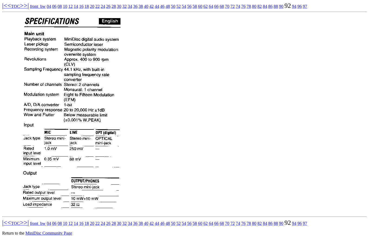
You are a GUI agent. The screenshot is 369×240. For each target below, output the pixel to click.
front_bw (38, 6)
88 (276, 6)
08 (60, 6)
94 (294, 6)
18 (87, 6)
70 (227, 6)
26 (108, 6)
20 (92, 6)
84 (265, 6)
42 (151, 6)
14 (76, 6)
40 (146, 6)
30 (119, 6)
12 (70, 6)
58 (195, 6)
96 (299, 6)
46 (162, 6)
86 (270, 6)
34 (130, 6)
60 (200, 6)
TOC (15, 6)
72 (232, 6)
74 (238, 6)
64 (211, 6)
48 (168, 6)
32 (124, 6)
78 (249, 6)
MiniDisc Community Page (48, 233)
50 (173, 6)
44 (157, 6)
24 (103, 6)
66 (216, 6)
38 (141, 6)
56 (189, 6)
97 (305, 6)
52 (178, 6)
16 (81, 6)
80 (254, 6)
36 (135, 6)
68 (222, 6)
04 (49, 6)
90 (281, 6)
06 (54, 6)
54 (184, 6)
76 (243, 6)
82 (259, 6)
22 (97, 6)
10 (65, 6)
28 (114, 6)
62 (205, 6)
